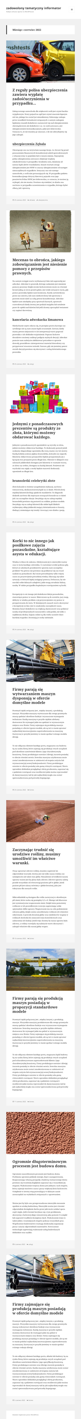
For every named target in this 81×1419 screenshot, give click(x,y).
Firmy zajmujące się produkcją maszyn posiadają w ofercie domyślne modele (39, 1308)
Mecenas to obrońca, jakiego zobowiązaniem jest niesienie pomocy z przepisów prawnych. (39, 266)
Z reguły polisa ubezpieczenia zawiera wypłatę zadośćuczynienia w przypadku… (40, 97)
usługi (31, 364)
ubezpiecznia (43, 200)
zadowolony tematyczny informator (33, 8)
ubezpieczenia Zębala (29, 144)
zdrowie (32, 200)
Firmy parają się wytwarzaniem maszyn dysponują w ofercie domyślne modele (33, 696)
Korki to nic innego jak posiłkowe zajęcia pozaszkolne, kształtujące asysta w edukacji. (36, 547)
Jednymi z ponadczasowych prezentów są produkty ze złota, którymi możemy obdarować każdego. (37, 430)
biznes (31, 790)
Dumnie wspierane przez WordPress (25, 1415)
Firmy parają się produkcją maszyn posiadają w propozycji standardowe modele (37, 1005)
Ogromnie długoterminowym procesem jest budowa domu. (39, 1163)
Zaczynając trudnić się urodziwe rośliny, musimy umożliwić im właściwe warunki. (36, 856)
